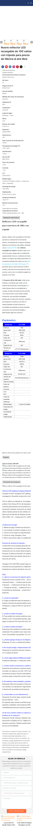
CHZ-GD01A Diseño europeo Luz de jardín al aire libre (24, 824)
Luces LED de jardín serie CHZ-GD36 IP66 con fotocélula (8, 824)
